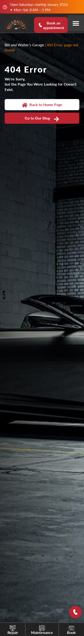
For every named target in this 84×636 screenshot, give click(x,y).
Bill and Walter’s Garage (24, 45)
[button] (76, 23)
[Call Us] (75, 612)
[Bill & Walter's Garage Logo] (16, 23)
